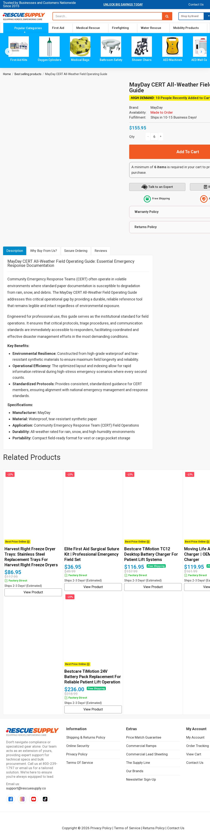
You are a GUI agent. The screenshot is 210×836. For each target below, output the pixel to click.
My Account (195, 737)
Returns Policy (154, 828)
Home (7, 74)
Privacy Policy (76, 754)
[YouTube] (33, 799)
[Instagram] (22, 799)
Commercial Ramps (141, 746)
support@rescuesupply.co (26, 788)
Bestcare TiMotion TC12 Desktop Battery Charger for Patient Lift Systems (151, 554)
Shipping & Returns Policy (85, 737)
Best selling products (28, 74)
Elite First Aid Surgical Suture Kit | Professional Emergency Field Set (91, 554)
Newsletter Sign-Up (141, 779)
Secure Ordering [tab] (75, 251)
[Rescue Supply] (24, 14)
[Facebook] (10, 799)
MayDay (157, 107)
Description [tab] (14, 251)
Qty (132, 137)
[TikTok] (45, 799)
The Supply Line (138, 763)
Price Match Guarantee (143, 737)
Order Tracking (197, 746)
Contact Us (196, 4)
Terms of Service (79, 763)
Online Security (77, 746)
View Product (33, 592)
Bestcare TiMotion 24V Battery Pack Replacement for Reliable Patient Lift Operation (92, 676)
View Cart (193, 754)
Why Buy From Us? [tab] (43, 251)
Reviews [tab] (101, 251)
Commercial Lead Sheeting (147, 754)
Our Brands (134, 771)
